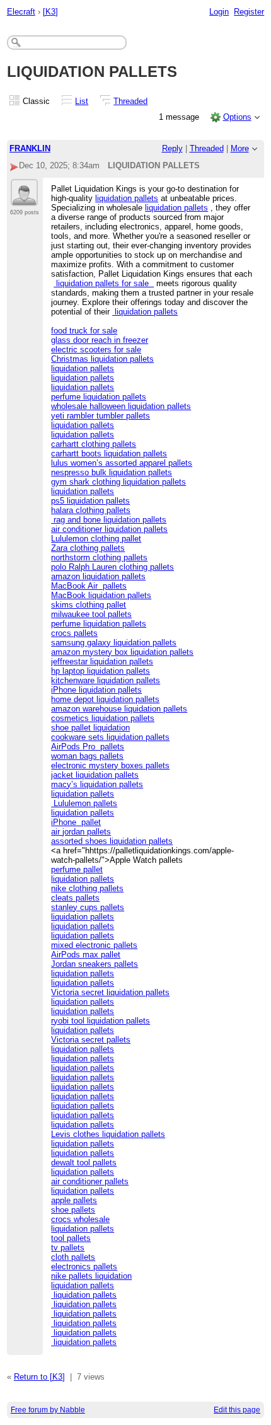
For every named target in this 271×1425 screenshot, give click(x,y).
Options (237, 117)
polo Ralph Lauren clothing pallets (112, 567)
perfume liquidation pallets (98, 396)
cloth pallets (73, 1257)
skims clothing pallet (88, 604)
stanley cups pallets (87, 907)
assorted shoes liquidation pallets (112, 841)
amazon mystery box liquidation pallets (122, 652)
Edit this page (237, 1409)
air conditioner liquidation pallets (109, 529)
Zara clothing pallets (88, 548)
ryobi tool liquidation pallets (100, 1020)
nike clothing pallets (87, 888)
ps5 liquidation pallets (90, 500)
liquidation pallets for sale (104, 283)
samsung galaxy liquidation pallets (113, 642)
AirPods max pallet (85, 954)
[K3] (50, 11)
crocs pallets (74, 633)
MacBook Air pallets (89, 586)
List (81, 101)
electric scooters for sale (96, 349)
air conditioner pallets (90, 1181)
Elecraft (21, 11)
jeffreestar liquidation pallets (102, 661)
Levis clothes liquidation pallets (108, 1134)
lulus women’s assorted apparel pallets (121, 463)
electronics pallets (84, 1266)
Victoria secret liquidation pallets (110, 992)
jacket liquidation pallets (95, 775)
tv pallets (67, 1247)
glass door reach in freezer (99, 340)
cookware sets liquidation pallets (110, 737)
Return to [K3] (39, 1377)
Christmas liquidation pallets (102, 359)
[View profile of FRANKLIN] (24, 198)
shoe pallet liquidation (90, 727)
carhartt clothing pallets (93, 444)
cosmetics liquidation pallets (102, 718)
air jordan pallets (81, 831)
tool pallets (71, 1238)
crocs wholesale (80, 1219)
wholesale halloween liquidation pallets (121, 406)
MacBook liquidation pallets (101, 595)
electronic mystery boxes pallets (110, 765)
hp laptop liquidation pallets (100, 671)
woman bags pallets (87, 756)
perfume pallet (77, 869)
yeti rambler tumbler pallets (100, 415)
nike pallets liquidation (91, 1276)
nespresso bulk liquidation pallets (111, 472)
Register (249, 11)
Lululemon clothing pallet (96, 538)
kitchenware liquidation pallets (105, 680)
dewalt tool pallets (84, 1162)
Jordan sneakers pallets (94, 964)
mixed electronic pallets (94, 945)
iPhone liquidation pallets (96, 690)
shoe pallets (73, 1209)
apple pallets (74, 1200)
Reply (172, 148)
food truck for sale (84, 330)
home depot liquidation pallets (105, 699)
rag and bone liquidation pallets (108, 519)
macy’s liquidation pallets (97, 784)
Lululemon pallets (84, 803)
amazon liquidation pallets (98, 576)
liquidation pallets (126, 198)
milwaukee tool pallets (91, 614)
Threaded (130, 101)
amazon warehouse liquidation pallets (119, 708)
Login (219, 11)
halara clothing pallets (90, 510)
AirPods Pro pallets (87, 746)
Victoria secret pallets (90, 1039)
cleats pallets (75, 898)
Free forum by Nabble (48, 1409)
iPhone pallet (76, 822)
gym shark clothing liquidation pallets (118, 482)
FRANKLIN (29, 148)
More (240, 148)
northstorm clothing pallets (99, 557)
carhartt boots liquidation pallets (109, 453)
